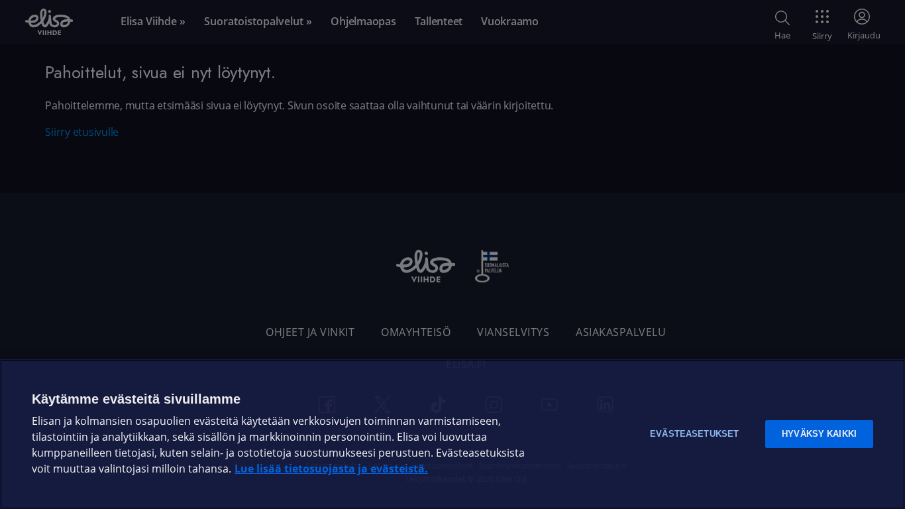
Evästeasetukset (694, 434)
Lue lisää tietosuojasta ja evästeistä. (331, 469)
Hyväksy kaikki (819, 434)
